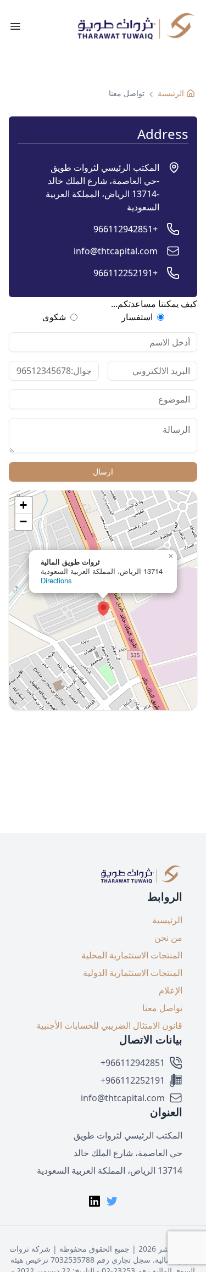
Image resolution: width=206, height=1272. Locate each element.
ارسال (103, 471)
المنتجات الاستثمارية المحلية (131, 955)
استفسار (137, 317)
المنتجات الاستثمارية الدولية (132, 973)
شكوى (54, 317)
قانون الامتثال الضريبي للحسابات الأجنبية (109, 1025)
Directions (56, 580)
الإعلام (170, 990)
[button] (103, 26)
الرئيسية (167, 920)
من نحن (168, 937)
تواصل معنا (162, 1008)
